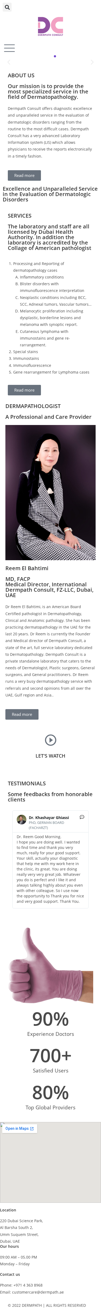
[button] (7, 7)
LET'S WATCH (50, 755)
